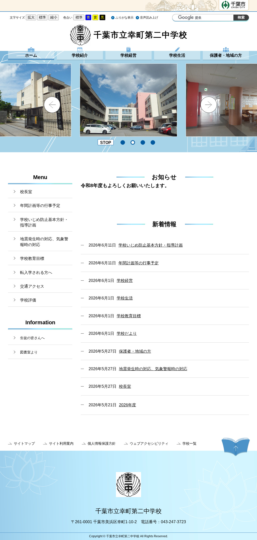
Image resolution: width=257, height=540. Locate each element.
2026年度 (127, 405)
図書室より (29, 352)
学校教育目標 (32, 258)
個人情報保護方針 (102, 443)
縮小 (53, 17)
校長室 (26, 192)
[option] (128, 100)
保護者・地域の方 (226, 55)
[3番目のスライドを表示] (143, 142)
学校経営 (128, 55)
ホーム (31, 55)
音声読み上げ (149, 17)
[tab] (122, 142)
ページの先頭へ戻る (236, 447)
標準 (42, 17)
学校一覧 (189, 443)
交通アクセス (32, 286)
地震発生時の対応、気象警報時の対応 (44, 242)
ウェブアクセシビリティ (149, 443)
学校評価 (28, 300)
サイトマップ (24, 443)
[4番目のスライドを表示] (153, 142)
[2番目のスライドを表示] (133, 142)
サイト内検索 (176, 18)
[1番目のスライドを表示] (122, 142)
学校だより (127, 333)
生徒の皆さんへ (32, 338)
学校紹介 (80, 55)
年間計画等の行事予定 (40, 205)
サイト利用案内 (61, 443)
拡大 (31, 17)
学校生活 (177, 55)
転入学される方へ (36, 272)
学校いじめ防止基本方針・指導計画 (44, 222)
